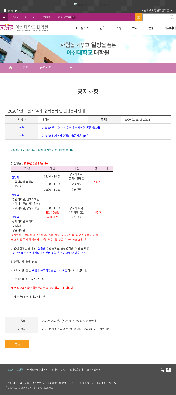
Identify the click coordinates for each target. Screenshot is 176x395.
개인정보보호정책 (14, 369)
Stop (5, 10)
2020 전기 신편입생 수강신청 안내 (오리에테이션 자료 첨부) (76, 329)
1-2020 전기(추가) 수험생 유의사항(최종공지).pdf (71, 127)
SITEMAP (46, 17)
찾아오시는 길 (58, 369)
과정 (119, 28)
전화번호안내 (76, 369)
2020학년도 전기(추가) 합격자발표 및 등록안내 (69, 321)
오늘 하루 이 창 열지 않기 (153, 10)
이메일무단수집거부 (37, 369)
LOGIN (15, 17)
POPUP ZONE (66, 17)
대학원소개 (82, 28)
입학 (103, 28)
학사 (135, 28)
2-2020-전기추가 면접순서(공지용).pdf (64, 135)
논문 (151, 28)
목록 (17, 344)
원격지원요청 (94, 369)
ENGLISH (29, 17)
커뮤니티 (170, 28)
